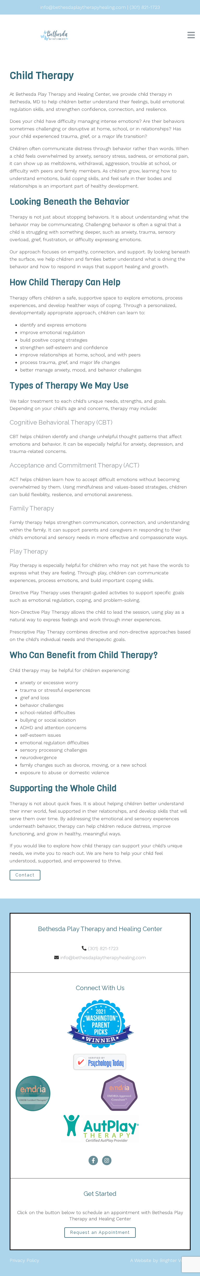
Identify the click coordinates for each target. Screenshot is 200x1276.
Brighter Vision (175, 1260)
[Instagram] (106, 1160)
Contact (25, 875)
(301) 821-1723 (103, 948)
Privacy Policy (24, 1260)
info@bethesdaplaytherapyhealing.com (103, 957)
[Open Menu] (191, 35)
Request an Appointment (100, 1232)
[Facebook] (93, 1160)
